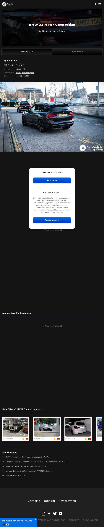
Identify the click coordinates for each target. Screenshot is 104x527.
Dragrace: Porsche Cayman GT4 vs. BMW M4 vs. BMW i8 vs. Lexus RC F (37, 461)
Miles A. (19, 69)
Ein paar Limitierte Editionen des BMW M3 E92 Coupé (29, 471)
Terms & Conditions (52, 520)
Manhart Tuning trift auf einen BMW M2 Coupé (26, 466)
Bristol (18, 73)
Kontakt (50, 501)
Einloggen (52, 180)
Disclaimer (90, 520)
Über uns (34, 501)
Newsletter (67, 501)
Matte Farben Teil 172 (15, 475)
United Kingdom (28, 73)
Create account (52, 220)
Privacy (74, 520)
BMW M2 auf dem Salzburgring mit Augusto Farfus (28, 457)
